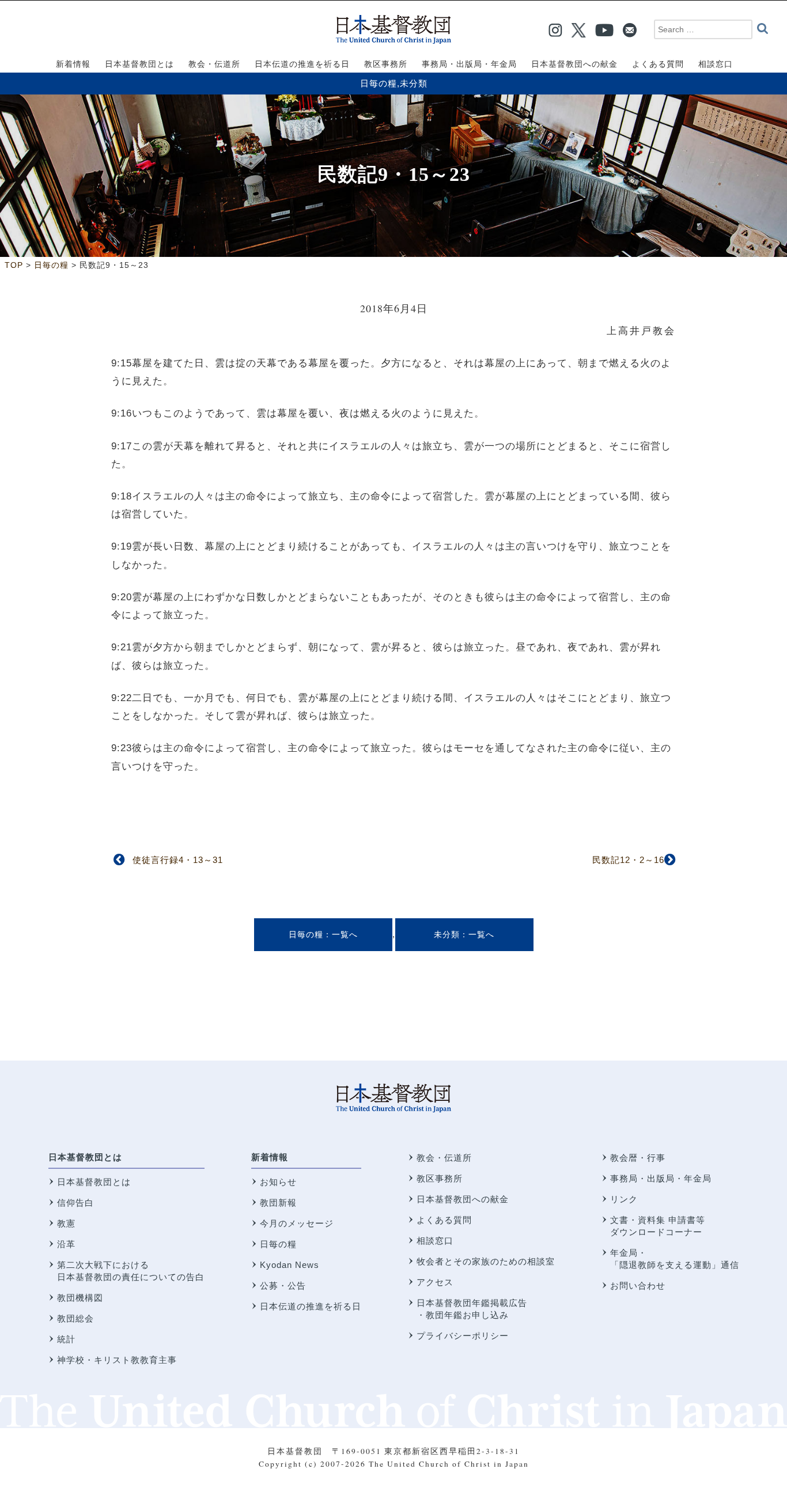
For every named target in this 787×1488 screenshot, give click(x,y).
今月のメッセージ (297, 1223)
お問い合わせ (637, 1285)
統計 (66, 1339)
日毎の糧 (378, 83)
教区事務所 (440, 1178)
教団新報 (278, 1202)
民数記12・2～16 (628, 860)
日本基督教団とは (85, 1157)
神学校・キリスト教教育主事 (117, 1360)
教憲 (66, 1223)
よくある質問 (444, 1220)
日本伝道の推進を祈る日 (310, 1306)
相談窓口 (435, 1240)
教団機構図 (80, 1298)
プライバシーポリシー (463, 1336)
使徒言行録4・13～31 (178, 860)
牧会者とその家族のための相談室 (486, 1261)
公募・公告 (283, 1285)
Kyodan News (289, 1265)
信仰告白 (75, 1202)
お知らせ (278, 1182)
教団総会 (75, 1318)
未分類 (413, 83)
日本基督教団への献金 (463, 1199)
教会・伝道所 (444, 1158)
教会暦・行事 (637, 1158)
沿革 (66, 1244)
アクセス (435, 1282)
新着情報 (269, 1157)
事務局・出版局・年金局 (661, 1178)
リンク (624, 1199)
